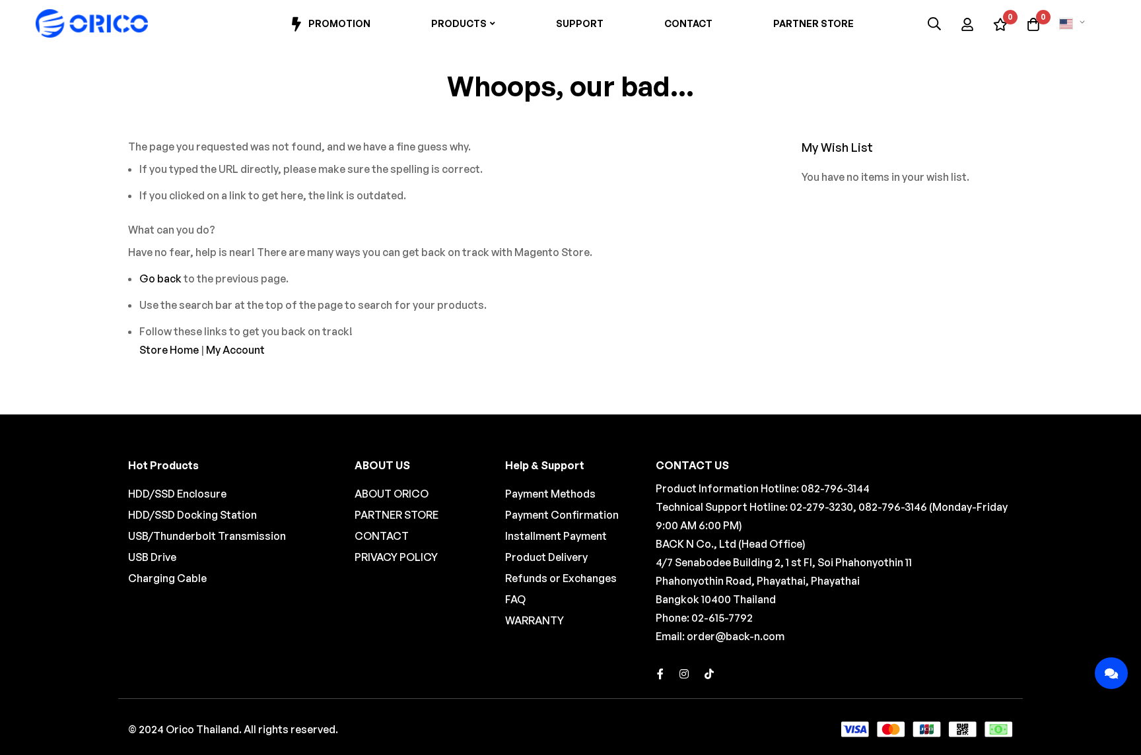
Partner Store (813, 23)
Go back (160, 278)
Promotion (339, 23)
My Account (235, 349)
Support (580, 23)
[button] (1074, 24)
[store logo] (92, 23)
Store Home (169, 349)
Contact (688, 23)
